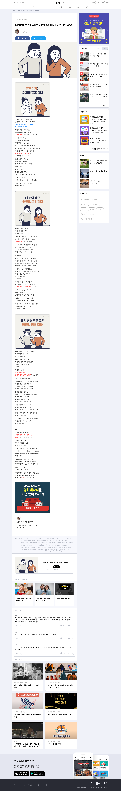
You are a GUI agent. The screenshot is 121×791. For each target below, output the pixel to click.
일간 (98, 48)
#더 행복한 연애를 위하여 (20, 682)
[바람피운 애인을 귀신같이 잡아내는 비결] (44, 584)
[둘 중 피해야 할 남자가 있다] (64, 584)
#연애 (15, 741)
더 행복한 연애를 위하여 (33, 11)
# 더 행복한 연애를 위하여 (21, 20)
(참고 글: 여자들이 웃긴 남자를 (24, 124)
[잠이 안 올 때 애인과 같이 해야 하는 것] (24, 584)
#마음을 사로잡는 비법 (19, 711)
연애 (24, 11)
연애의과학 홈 (16, 11)
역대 (105, 48)
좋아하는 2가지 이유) (21, 127)
